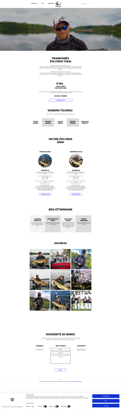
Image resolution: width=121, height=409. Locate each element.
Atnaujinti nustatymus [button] (77, 381)
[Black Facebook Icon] (83, 4)
